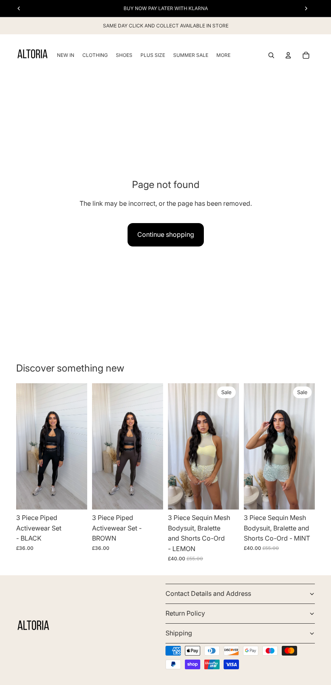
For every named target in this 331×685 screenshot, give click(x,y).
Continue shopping (165, 234)
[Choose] (74, 497)
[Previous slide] (25, 446)
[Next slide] (78, 446)
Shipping (179, 633)
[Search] (271, 55)
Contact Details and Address (208, 593)
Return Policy (185, 613)
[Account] (288, 55)
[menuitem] (223, 55)
